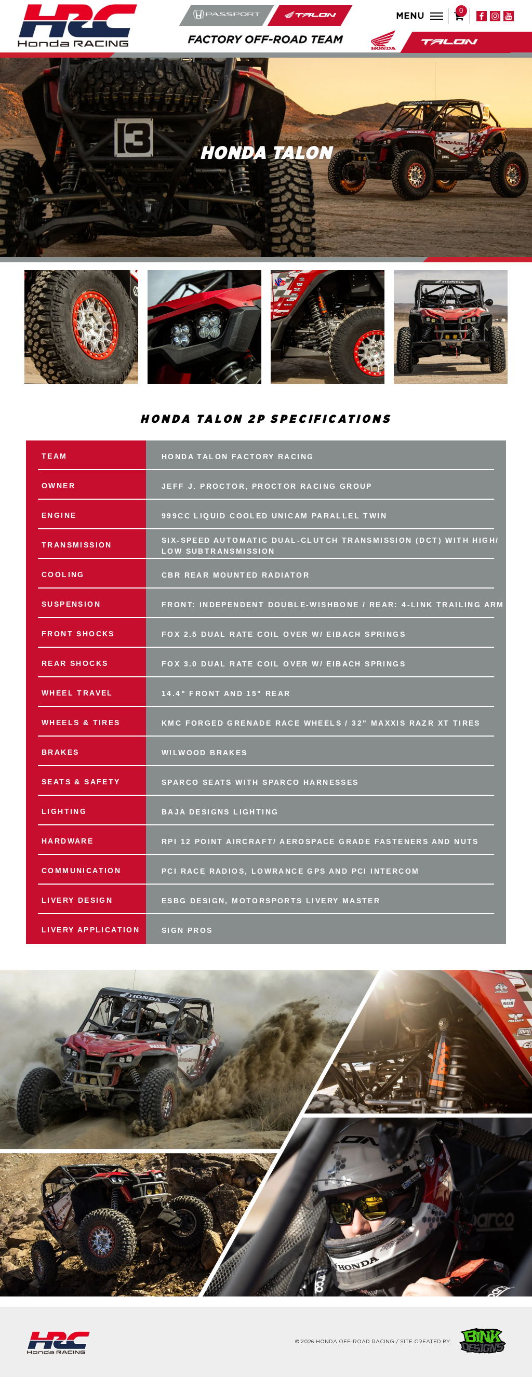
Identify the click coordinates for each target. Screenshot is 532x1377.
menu (410, 16)
